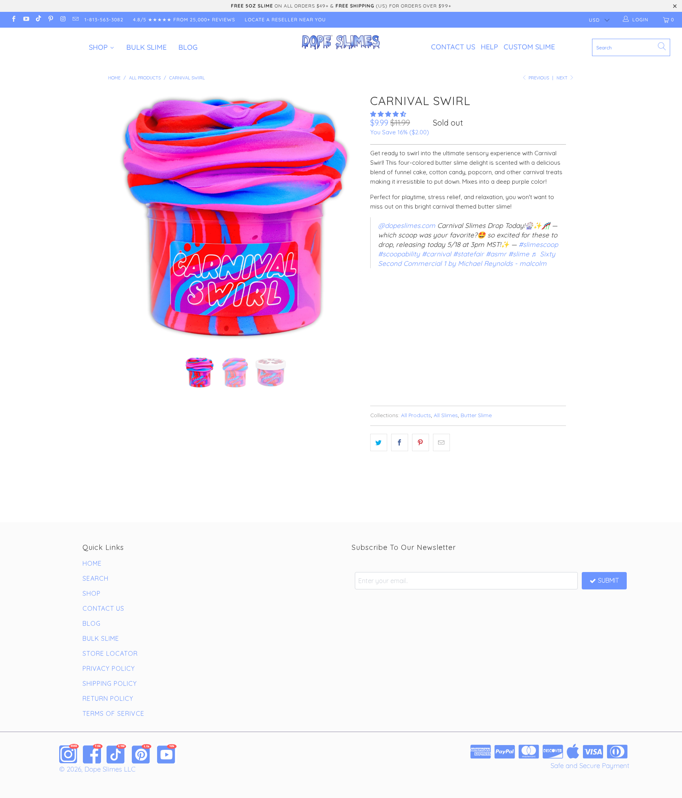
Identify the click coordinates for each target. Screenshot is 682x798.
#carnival (436, 254)
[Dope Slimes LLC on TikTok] (38, 20)
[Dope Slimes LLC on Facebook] (13, 20)
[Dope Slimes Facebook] (93, 754)
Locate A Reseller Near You (285, 20)
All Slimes (446, 415)
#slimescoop (538, 244)
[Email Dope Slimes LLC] (74, 20)
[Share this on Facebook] (399, 442)
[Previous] (122, 217)
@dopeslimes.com (406, 225)
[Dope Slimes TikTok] (116, 754)
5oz (379, 297)
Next (562, 78)
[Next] (349, 217)
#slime (518, 254)
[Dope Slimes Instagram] (69, 754)
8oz (401, 297)
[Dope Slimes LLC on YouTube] (25, 20)
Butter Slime (476, 415)
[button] (388, 114)
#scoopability (399, 254)
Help (489, 46)
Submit (608, 580)
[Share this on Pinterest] (420, 442)
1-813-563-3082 (104, 20)
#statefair (468, 254)
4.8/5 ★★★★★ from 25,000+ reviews (184, 20)
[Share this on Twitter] (378, 442)
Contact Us (453, 46)
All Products (416, 415)
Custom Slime (529, 46)
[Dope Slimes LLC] (341, 43)
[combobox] (631, 47)
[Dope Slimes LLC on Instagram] (62, 20)
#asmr (496, 254)
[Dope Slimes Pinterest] (142, 754)
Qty (375, 319)
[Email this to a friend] (441, 442)
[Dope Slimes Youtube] (167, 754)
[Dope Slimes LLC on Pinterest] (50, 20)
